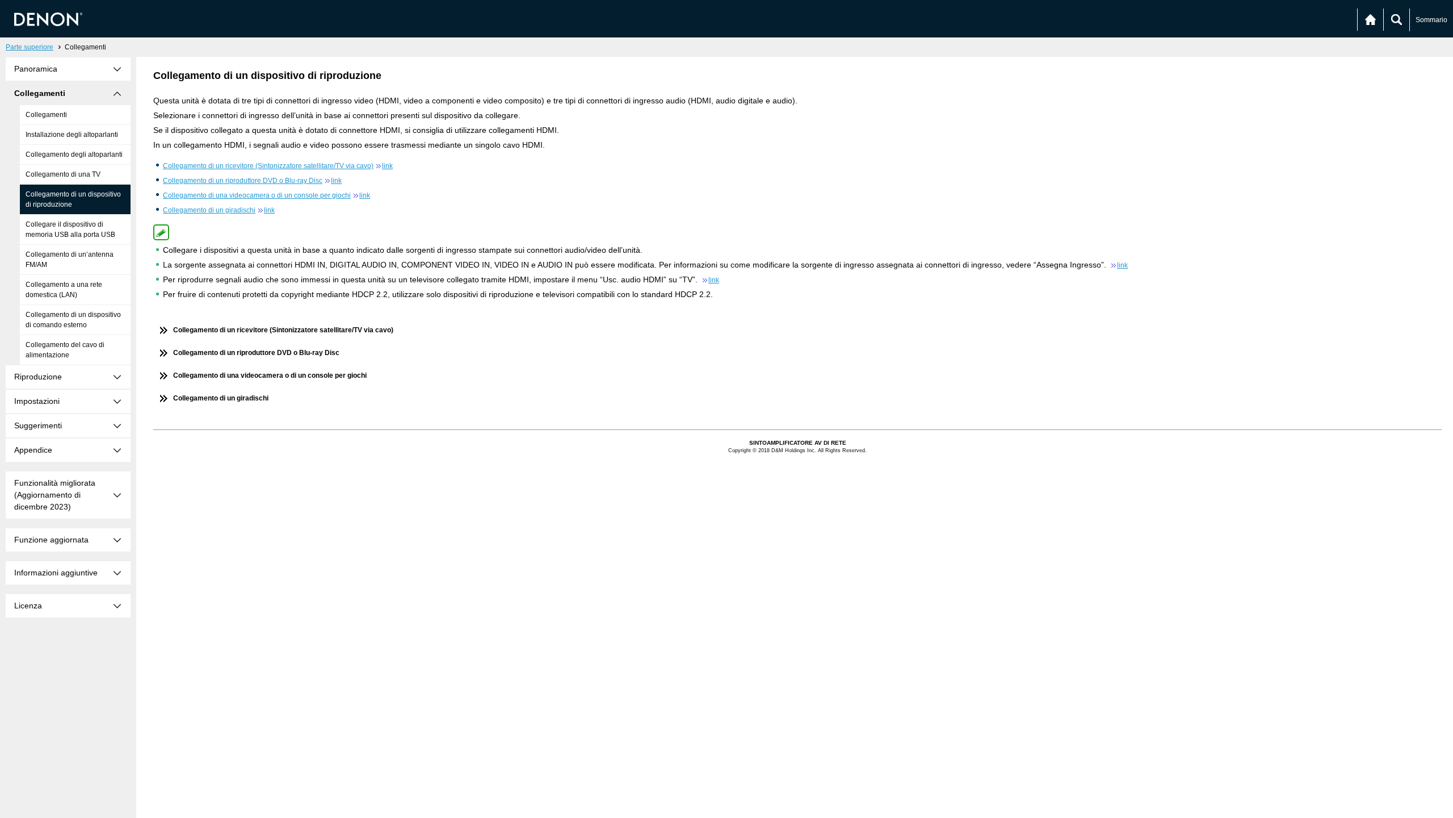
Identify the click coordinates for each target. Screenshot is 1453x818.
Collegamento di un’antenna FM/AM (70, 260)
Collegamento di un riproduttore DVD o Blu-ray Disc (252, 181)
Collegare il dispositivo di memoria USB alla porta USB (70, 229)
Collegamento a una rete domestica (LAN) (64, 290)
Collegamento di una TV (63, 174)
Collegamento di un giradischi (219, 210)
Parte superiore (29, 47)
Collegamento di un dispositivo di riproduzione (73, 199)
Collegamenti (46, 115)
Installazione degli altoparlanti (72, 135)
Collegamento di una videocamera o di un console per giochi (266, 195)
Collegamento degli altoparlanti (74, 154)
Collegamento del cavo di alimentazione (65, 350)
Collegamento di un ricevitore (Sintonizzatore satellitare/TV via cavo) (278, 166)
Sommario (1431, 20)
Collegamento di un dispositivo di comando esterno (73, 320)
